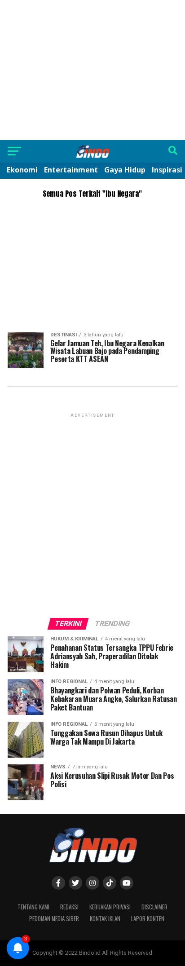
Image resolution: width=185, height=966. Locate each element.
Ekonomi (22, 170)
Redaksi (69, 907)
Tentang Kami (33, 907)
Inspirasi (167, 170)
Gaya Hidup (124, 170)
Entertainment (71, 170)
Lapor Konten (147, 918)
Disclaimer (154, 907)
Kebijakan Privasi (110, 907)
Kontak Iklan (105, 918)
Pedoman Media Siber (54, 918)
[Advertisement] (92, 70)
